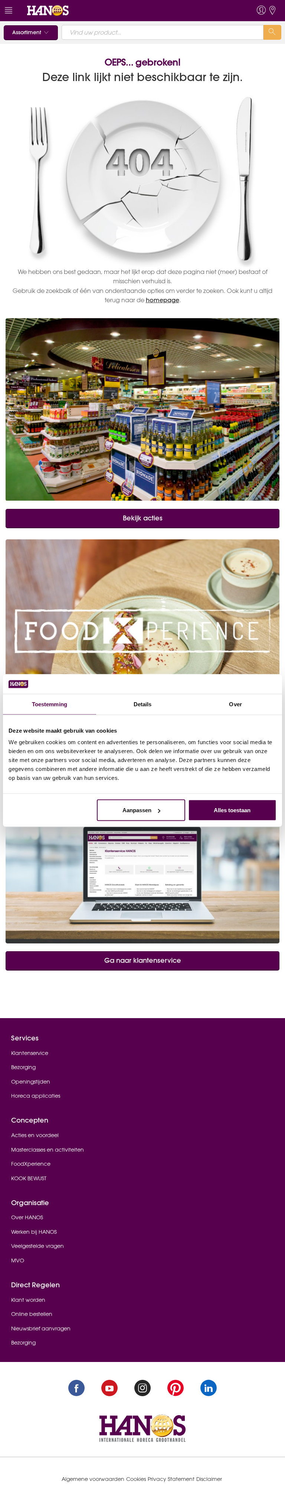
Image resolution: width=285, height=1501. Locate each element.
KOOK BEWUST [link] (28, 1178)
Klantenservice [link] (29, 1053)
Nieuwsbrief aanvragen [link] (41, 1328)
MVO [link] (17, 1260)
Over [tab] (235, 704)
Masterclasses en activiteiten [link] (47, 1149)
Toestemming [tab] (49, 704)
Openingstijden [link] (30, 1081)
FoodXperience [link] (30, 1164)
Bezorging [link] (23, 1067)
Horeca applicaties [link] (35, 1096)
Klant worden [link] (28, 1300)
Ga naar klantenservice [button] (142, 960)
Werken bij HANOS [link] (34, 1232)
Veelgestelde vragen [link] (37, 1246)
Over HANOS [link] (27, 1217)
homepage (162, 300)
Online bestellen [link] (31, 1314)
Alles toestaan (232, 810)
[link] (48, 10)
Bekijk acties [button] (143, 518)
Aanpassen (136, 810)
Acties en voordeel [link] (35, 1135)
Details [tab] (143, 704)
